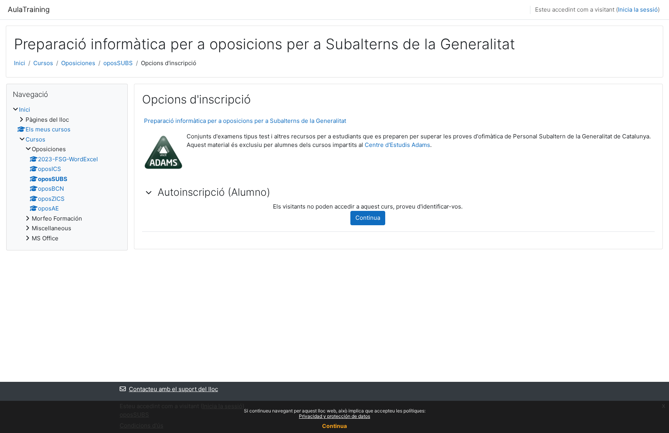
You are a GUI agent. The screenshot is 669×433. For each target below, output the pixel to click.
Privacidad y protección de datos (334, 416)
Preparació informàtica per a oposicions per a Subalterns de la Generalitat (245, 120)
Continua (367, 217)
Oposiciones (78, 63)
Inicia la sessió (638, 9)
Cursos (43, 63)
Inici (19, 63)
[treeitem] (67, 174)
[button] (149, 192)
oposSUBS (118, 63)
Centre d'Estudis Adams (397, 144)
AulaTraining (29, 9)
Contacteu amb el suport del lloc (173, 389)
